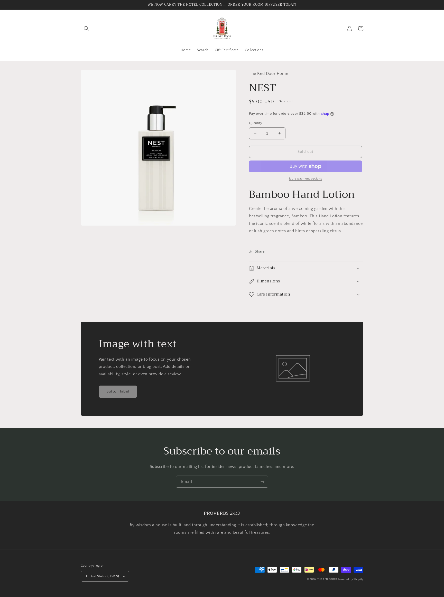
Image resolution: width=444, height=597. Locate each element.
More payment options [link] (305, 178)
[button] (86, 28)
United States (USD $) (102, 576)
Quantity (255, 123)
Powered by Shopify (350, 579)
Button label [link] (118, 391)
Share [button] (260, 252)
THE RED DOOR (327, 579)
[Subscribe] (262, 482)
